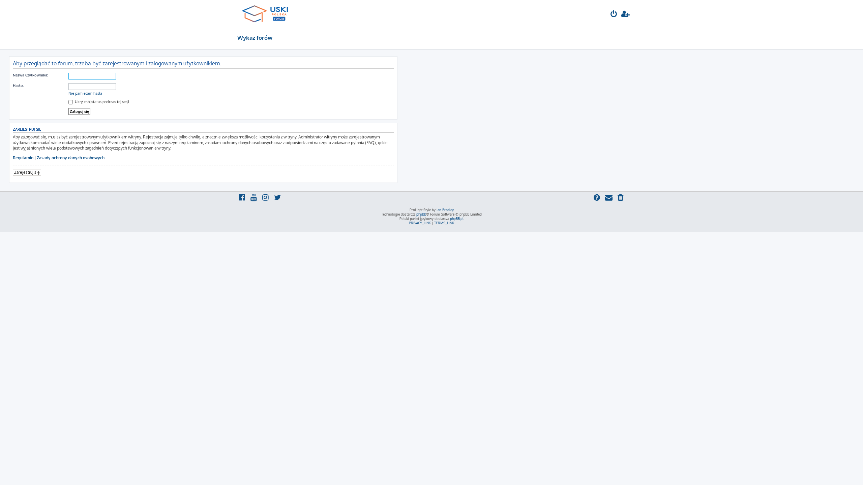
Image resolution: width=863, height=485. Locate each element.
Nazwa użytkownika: (30, 75)
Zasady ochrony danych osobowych (71, 157)
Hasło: (18, 85)
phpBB (421, 214)
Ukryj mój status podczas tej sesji (101, 101)
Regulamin (23, 157)
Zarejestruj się (27, 172)
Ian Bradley (445, 210)
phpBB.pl (457, 219)
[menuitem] (614, 14)
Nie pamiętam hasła (85, 93)
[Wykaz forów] (268, 13)
